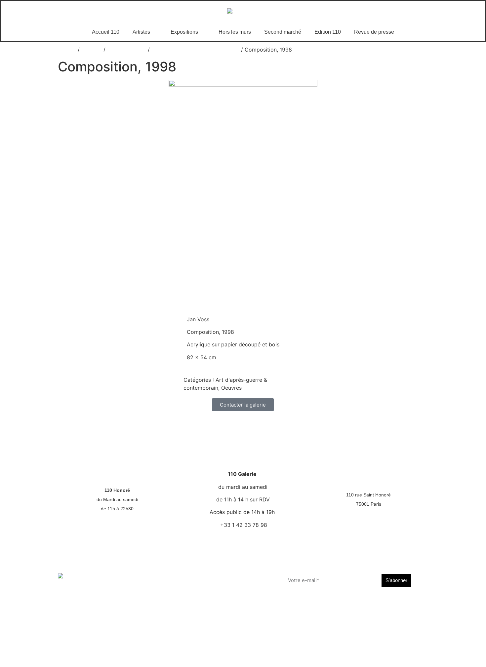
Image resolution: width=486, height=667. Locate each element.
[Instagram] (342, 603)
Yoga (112, 594)
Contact (173, 594)
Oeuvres (91, 49)
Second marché (282, 32)
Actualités (175, 575)
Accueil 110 (105, 32)
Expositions (184, 32)
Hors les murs (235, 32)
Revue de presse (374, 32)
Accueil (67, 49)
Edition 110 (327, 32)
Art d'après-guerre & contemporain (195, 49)
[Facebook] (328, 603)
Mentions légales (409, 656)
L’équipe (231, 575)
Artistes (141, 32)
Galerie (114, 585)
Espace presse (158, 656)
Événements (178, 585)
